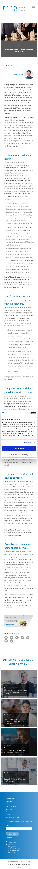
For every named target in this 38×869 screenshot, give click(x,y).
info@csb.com (12, 842)
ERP (19, 45)
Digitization (9, 801)
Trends (8, 812)
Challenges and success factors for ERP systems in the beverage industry (15, 692)
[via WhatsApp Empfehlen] (27, 638)
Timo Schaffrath (17, 74)
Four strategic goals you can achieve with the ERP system (14, 751)
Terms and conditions (21, 864)
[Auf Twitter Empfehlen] (6, 638)
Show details (28, 443)
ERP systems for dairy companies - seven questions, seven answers (14, 780)
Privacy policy (11, 864)
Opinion (8, 814)
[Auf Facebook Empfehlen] (11, 638)
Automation (9, 809)
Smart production (11, 806)
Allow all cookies (19, 448)
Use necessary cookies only (19, 455)
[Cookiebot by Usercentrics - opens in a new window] (28, 412)
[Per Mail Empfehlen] (6, 641)
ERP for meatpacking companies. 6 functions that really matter (14, 721)
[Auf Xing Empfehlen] (17, 638)
